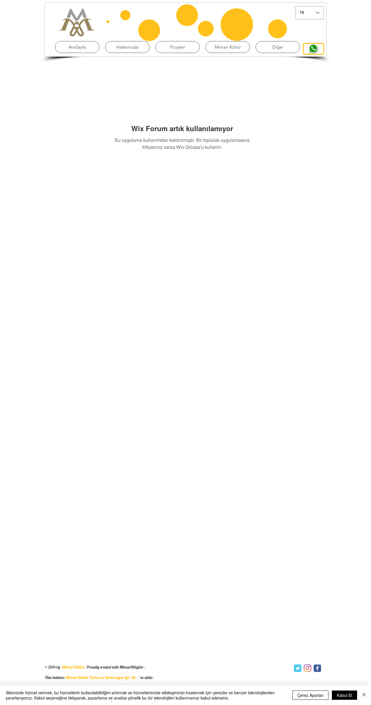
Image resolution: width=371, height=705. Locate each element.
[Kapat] (364, 695)
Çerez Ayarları (310, 695)
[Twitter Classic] (297, 668)
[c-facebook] (317, 668)
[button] (177, 47)
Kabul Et (344, 695)
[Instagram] (307, 668)
